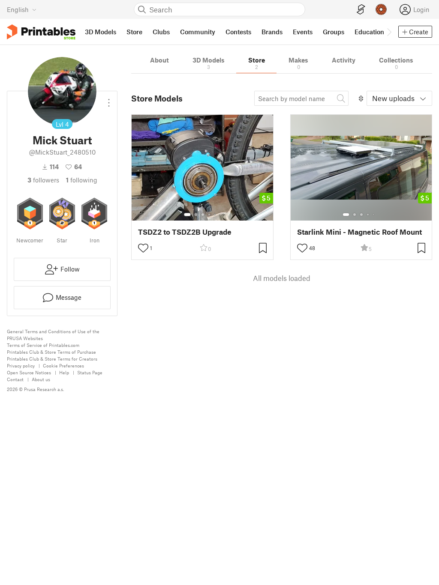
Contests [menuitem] (238, 32)
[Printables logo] (41, 31)
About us (41, 379)
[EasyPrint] (361, 9)
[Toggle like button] (143, 248)
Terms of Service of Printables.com (43, 345)
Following (81, 180)
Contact (15, 379)
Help (64, 372)
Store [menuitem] (134, 32)
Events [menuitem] (303, 32)
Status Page (89, 372)
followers (43, 180)
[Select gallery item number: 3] (202, 214)
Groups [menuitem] (333, 32)
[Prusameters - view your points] (381, 9)
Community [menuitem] (197, 32)
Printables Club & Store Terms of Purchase (51, 352)
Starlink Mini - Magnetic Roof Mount (359, 232)
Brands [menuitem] (272, 32)
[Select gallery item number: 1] (187, 214)
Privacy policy (21, 365)
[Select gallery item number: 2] (196, 214)
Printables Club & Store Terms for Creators (52, 358)
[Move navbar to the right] (388, 32)
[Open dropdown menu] (108, 99)
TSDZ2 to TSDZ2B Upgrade (185, 232)
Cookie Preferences (63, 365)
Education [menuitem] (369, 32)
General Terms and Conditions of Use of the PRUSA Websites (53, 334)
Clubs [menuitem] (161, 32)
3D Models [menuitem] (100, 32)
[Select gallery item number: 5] (215, 214)
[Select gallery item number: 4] (209, 214)
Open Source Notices (29, 372)
